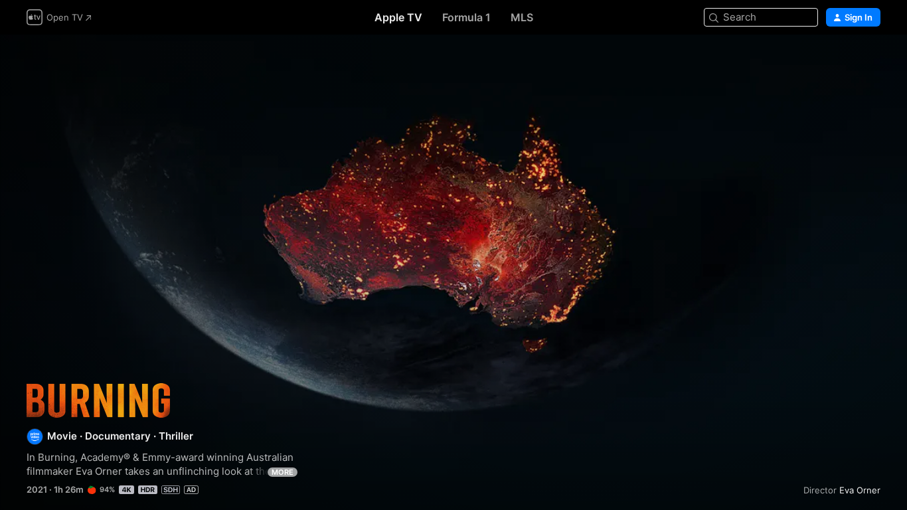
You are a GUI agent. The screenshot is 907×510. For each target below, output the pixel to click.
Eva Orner (859, 490)
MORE (282, 472)
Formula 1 (466, 17)
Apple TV (398, 17)
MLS (522, 17)
